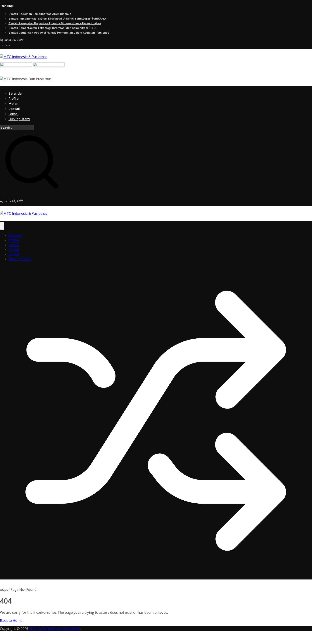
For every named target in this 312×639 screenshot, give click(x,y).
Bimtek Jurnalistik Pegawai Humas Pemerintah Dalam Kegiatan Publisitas (58, 32)
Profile (13, 99)
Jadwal (14, 109)
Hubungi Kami (19, 119)
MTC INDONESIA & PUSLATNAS (54, 628)
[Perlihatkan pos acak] (156, 576)
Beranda (15, 93)
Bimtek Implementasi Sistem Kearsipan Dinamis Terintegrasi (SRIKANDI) (58, 18)
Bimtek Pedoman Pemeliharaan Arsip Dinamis (39, 14)
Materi (13, 104)
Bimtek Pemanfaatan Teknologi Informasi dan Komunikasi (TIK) (52, 28)
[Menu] (2, 226)
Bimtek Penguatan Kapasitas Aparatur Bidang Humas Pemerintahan (54, 23)
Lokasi (13, 114)
